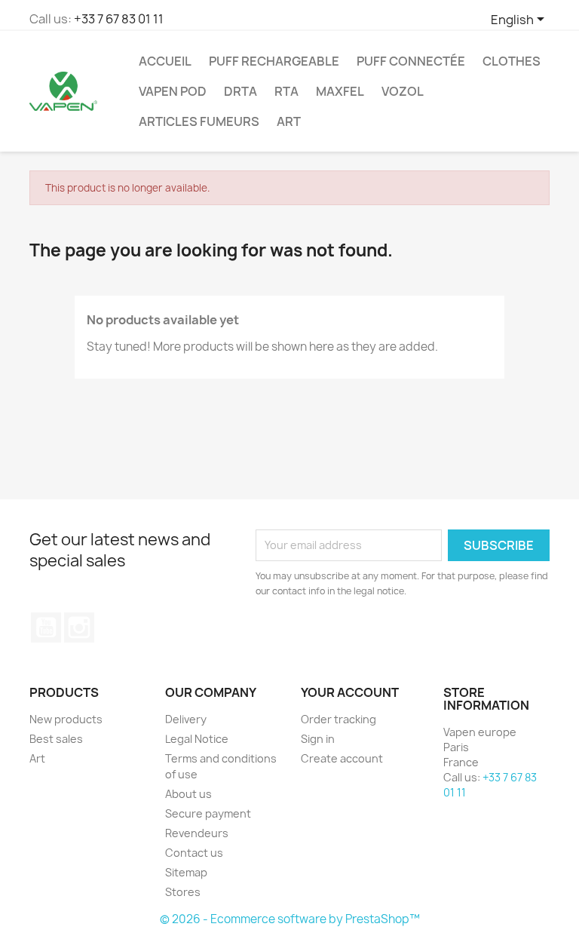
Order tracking (338, 719)
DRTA (240, 91)
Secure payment (208, 813)
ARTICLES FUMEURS (199, 121)
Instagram (79, 627)
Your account (350, 692)
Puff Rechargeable (274, 61)
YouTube (46, 627)
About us (188, 794)
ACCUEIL (165, 61)
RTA (286, 91)
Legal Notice (196, 739)
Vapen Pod (173, 91)
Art (289, 121)
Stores (183, 892)
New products (66, 719)
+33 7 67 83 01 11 (119, 19)
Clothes (511, 61)
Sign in (318, 739)
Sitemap (186, 872)
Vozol (402, 91)
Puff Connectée (411, 61)
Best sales (56, 739)
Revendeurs (196, 833)
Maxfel (340, 91)
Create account (342, 758)
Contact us (194, 852)
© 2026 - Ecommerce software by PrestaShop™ (290, 919)
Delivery (186, 719)
